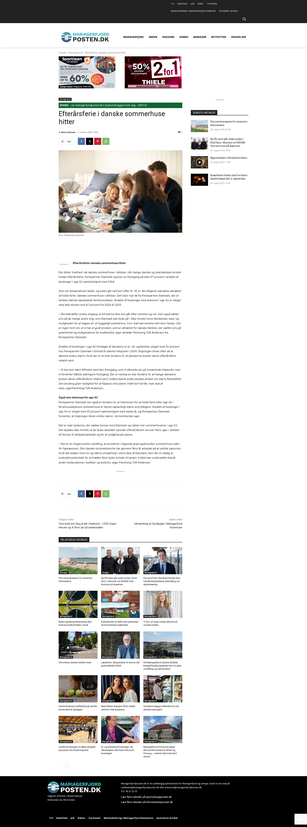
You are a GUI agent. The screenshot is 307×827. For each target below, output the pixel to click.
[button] (244, 19)
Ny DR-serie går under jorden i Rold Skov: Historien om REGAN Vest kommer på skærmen (119, 581)
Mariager (64, 572)
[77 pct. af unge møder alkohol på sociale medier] (162, 604)
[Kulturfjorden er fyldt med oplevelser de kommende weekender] (120, 604)
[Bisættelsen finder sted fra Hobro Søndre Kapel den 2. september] (199, 180)
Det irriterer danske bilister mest (75, 662)
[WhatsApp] (105, 141)
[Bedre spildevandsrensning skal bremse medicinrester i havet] (78, 604)
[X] (89, 141)
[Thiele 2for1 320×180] (153, 87)
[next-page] (66, 765)
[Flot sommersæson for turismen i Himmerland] (78, 560)
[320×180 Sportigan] (87, 87)
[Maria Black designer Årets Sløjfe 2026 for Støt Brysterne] (120, 688)
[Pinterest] (97, 141)
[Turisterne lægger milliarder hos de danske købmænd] (162, 688)
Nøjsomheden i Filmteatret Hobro (228, 157)
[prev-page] (61, 765)
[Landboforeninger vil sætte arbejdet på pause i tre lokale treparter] (78, 729)
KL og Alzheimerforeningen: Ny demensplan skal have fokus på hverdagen (117, 750)
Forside (62, 52)
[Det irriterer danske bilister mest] (78, 645)
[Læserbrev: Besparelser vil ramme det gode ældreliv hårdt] (120, 645)
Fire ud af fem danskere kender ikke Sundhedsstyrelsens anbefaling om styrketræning (161, 581)
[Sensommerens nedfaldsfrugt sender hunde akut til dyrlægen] (78, 688)
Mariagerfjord (76, 52)
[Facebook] (81, 141)
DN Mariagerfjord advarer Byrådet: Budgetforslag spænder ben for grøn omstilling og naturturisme (162, 665)
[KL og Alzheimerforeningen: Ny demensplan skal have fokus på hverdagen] (120, 729)
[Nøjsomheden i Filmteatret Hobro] (199, 162)
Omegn (105, 572)
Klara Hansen (68, 132)
